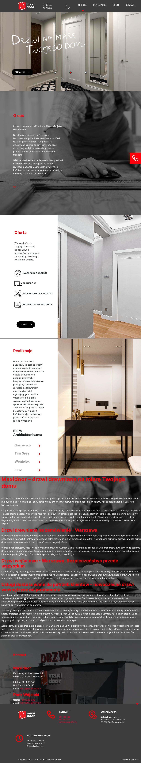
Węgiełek (22, 461)
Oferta (82, 5)
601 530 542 (28, 682)
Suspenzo (23, 445)
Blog (116, 5)
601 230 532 (28, 699)
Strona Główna (47, 7)
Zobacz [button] (24, 324)
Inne (18, 470)
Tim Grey (22, 453)
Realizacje (99, 5)
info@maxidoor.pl (31, 688)
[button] (135, 158)
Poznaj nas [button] (21, 72)
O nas (68, 7)
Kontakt (130, 5)
